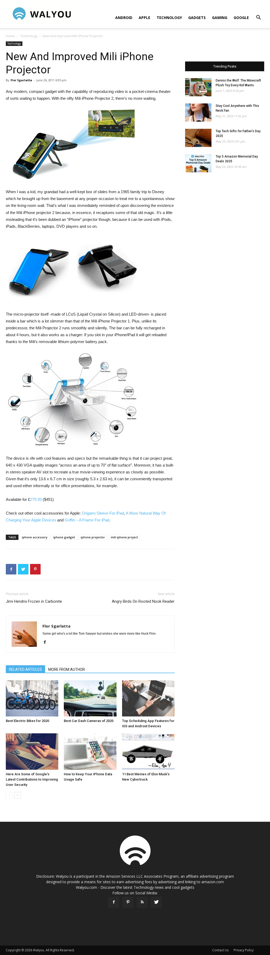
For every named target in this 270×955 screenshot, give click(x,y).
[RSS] (142, 902)
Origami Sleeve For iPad (103, 513)
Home (10, 36)
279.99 (36, 499)
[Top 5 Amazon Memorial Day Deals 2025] (198, 163)
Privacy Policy (244, 950)
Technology (169, 17)
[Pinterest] (128, 902)
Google (241, 17)
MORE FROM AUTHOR (66, 669)
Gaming (219, 17)
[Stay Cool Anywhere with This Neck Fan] (198, 112)
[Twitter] (156, 902)
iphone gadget (64, 537)
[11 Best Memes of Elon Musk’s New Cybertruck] (148, 751)
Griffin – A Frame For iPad (87, 520)
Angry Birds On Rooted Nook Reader (143, 601)
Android (123, 17)
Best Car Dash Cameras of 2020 (88, 721)
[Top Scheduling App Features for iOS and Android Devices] (148, 698)
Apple (144, 17)
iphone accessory (34, 537)
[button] (258, 18)
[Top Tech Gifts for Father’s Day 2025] (198, 138)
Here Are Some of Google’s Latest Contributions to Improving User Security (32, 779)
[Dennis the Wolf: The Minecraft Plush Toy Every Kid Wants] (198, 87)
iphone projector (93, 537)
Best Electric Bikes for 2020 (27, 721)
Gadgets (197, 17)
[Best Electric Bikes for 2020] (32, 698)
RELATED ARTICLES (25, 669)
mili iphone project (124, 537)
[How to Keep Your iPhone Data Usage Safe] (90, 751)
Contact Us (220, 950)
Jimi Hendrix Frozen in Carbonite (34, 601)
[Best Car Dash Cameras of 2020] (90, 698)
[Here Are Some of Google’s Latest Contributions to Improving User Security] (32, 751)
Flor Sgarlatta (21, 80)
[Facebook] (46, 642)
